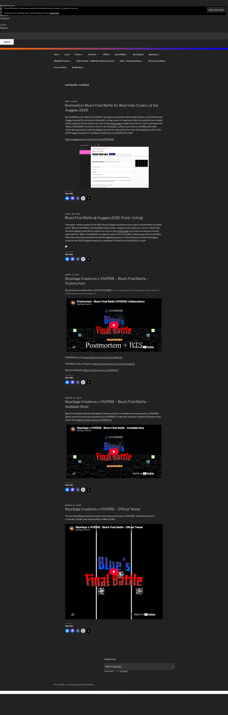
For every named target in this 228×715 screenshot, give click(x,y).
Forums (78, 54)
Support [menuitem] (4, 15)
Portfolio (92, 54)
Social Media (120, 54)
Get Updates (138, 54)
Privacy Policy (60, 67)
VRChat (106, 54)
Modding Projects (62, 61)
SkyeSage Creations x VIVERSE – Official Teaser (103, 509)
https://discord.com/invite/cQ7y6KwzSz (102, 357)
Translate (123, 671)
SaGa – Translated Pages (130, 61)
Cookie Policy (54, 13)
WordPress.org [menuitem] (7, 5)
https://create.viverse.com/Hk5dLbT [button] (94, 420)
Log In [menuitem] (3, 25)
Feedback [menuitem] (5, 18)
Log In (67, 54)
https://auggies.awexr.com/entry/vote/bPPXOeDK (89, 139)
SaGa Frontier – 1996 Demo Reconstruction (96, 61)
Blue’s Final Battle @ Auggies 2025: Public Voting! (104, 218)
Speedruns (153, 54)
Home (56, 54)
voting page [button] (123, 231)
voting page (115, 123)
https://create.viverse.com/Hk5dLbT (101, 370)
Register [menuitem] (4, 28)
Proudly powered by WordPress (81, 684)
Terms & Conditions (156, 61)
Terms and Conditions (107, 692)
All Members (77, 67)
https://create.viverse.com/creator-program (113, 364)
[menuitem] (114, 39)
